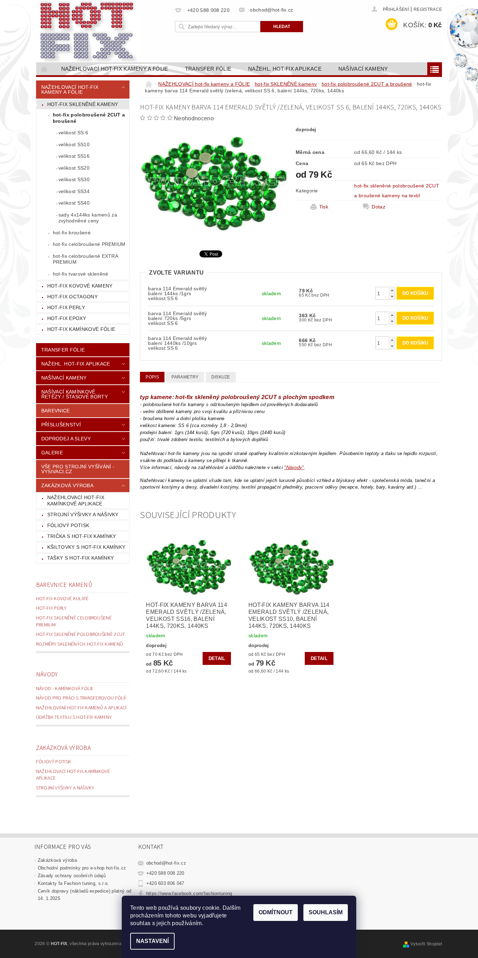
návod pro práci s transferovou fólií (81, 698)
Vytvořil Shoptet (426, 944)
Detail (217, 658)
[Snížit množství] (392, 296)
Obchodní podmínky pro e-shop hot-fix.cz (82, 868)
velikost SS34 (74, 191)
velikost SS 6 (73, 132)
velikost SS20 (74, 168)
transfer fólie (208, 69)
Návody (47, 674)
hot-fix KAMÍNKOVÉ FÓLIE (81, 329)
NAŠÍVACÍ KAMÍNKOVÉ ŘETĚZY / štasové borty (74, 394)
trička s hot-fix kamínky (81, 536)
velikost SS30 (74, 179)
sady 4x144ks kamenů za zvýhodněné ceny (87, 218)
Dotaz (378, 207)
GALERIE (52, 452)
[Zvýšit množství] (392, 290)
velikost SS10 (74, 144)
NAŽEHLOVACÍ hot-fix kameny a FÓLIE (114, 69)
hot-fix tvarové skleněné (80, 274)
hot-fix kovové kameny (80, 286)
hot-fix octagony (72, 296)
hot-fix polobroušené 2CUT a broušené (89, 118)
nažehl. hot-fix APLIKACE (285, 69)
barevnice (55, 410)
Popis (152, 377)
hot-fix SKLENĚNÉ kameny (82, 104)
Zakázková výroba (63, 748)
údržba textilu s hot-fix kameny (74, 717)
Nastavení (152, 941)
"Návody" (294, 467)
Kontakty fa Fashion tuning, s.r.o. (73, 883)
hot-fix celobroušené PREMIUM (89, 244)
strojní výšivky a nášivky (83, 514)
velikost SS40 (74, 203)
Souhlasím (326, 912)
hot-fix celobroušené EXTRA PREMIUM (85, 259)
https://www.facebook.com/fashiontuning (189, 893)
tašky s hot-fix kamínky (80, 558)
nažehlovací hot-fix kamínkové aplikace (75, 500)
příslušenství (61, 424)
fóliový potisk (68, 525)
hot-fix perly (66, 307)
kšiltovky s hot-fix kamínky (86, 547)
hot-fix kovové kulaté (62, 598)
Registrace (428, 9)
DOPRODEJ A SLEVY (66, 438)
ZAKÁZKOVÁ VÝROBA (67, 485)
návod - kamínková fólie (64, 688)
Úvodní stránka (44, 69)
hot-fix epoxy (66, 318)
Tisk (323, 207)
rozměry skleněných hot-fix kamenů (79, 644)
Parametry (184, 377)
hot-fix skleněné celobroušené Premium (74, 622)
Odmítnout (276, 912)
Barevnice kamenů (64, 585)
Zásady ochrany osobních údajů (72, 875)
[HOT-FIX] (88, 31)
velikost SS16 (74, 156)
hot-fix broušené (72, 232)
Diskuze (220, 377)
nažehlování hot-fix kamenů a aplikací (81, 707)
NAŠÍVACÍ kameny (363, 69)
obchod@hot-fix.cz (166, 863)
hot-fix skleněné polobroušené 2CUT (80, 634)
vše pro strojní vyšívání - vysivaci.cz (77, 469)
